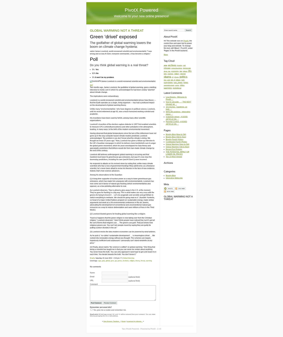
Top (123, 329)
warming (149, 261)
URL (92, 280)
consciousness (176, 68)
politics (183, 76)
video (182, 85)
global (108, 261)
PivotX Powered (141, 10)
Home (124, 321)
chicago (167, 68)
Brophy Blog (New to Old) (176, 134)
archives (172, 65)
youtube (176, 88)
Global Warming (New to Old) (177, 144)
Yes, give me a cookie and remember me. (109, 310)
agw (99, 261)
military (176, 74)
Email (92, 277)
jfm (189, 71)
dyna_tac (167, 71)
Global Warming (128, 258)
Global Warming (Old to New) (177, 147)
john (165, 74)
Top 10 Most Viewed (174, 157)
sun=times (168, 82)
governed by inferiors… (135, 321)
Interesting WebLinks (174, 178)
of (172, 77)
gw (116, 261)
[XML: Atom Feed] (169, 191)
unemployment (169, 85)
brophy (179, 65)
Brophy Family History (174, 139)
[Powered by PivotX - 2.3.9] (169, 188)
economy (175, 71)
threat (143, 261)
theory (137, 261)
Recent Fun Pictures (174, 149)
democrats (187, 68)
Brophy (92, 258)
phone (176, 77)
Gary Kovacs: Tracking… (111, 321)
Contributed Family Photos (176, 142)
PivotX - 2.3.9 (155, 329)
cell (184, 65)
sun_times (178, 82)
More (166, 55)
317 (91, 85)
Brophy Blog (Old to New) (176, 137)
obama (167, 76)
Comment (94, 284)
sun (182, 80)
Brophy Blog (171, 176)
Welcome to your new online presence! (141, 16)
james (120, 261)
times (185, 82)
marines (170, 74)
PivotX (186, 41)
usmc (177, 85)
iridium (185, 71)
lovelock (126, 261)
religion (132, 261)
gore (112, 261)
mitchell (182, 74)
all (180, 88)
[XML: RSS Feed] (180, 188)
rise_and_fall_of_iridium (172, 80)
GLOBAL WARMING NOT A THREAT (117, 30)
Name (92, 273)
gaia (103, 261)
